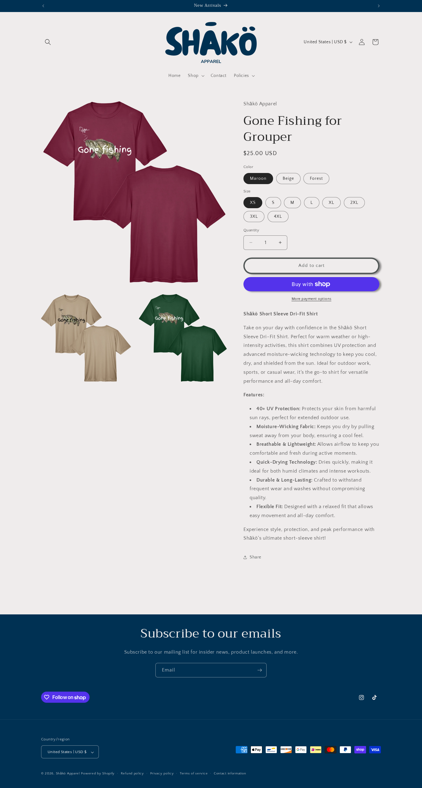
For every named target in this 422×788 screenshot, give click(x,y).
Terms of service (194, 773)
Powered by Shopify (98, 774)
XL (331, 202)
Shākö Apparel (68, 774)
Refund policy (132, 773)
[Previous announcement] (43, 6)
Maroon (258, 178)
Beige (288, 178)
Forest (316, 178)
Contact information (230, 773)
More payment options (311, 299)
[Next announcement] (379, 6)
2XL (354, 202)
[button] (48, 42)
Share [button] (255, 557)
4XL (278, 216)
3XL (254, 216)
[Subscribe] (259, 670)
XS (253, 202)
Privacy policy (162, 773)
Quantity (251, 230)
